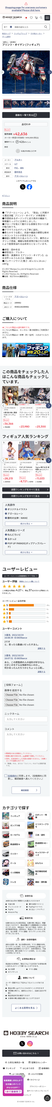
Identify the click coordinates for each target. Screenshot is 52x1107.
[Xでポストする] (23, 187)
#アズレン (6, 195)
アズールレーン (21, 176)
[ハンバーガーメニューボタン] (47, 17)
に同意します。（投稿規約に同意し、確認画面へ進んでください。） (27, 777)
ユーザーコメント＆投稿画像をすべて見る (19, 576)
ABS (22, 167)
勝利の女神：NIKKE (17, 518)
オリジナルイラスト (17, 509)
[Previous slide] (2, 72)
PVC (16, 167)
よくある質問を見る (25, 1007)
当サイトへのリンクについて (38, 1091)
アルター (18, 159)
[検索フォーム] (41, 17)
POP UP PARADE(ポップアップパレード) (26, 545)
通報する (41, 648)
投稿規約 (12, 775)
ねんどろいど (14, 534)
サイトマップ (26, 1095)
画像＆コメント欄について (29, 581)
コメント (9, 729)
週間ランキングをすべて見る (25, 489)
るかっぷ (11, 539)
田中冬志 (18, 171)
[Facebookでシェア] (29, 187)
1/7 (15, 163)
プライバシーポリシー (38, 1086)
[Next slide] (50, 72)
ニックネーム (11, 713)
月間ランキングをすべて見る (25, 496)
